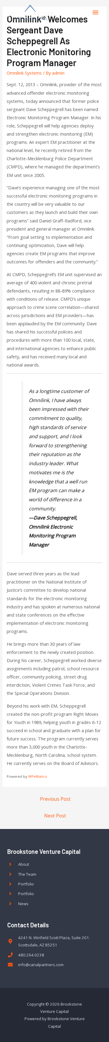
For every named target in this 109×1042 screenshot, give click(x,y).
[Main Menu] (95, 12)
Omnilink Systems (24, 73)
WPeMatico (37, 776)
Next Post (55, 815)
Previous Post (55, 799)
